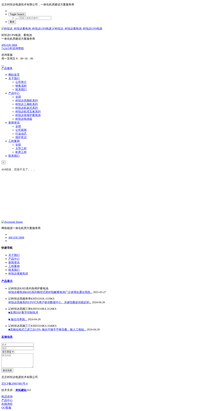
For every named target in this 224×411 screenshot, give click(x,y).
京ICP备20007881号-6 (14, 383)
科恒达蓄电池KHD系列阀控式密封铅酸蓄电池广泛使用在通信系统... (50, 292)
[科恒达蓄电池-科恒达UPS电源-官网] (112, 29)
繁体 (12, 22)
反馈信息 (7, 336)
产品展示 (7, 281)
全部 (18, 96)
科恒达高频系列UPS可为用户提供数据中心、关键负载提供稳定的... (49, 302)
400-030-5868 (9, 45)
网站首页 (14, 74)
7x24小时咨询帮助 (12, 48)
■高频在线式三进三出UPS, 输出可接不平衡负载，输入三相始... (47, 329)
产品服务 (7, 68)
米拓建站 (21, 390)
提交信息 (7, 370)
